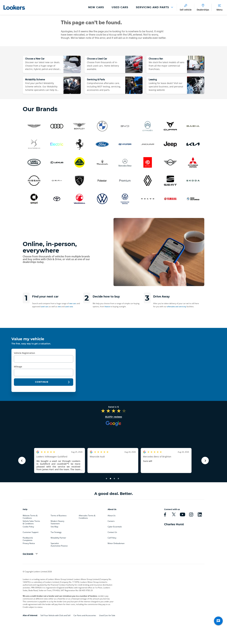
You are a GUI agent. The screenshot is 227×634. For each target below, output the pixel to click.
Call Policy (112, 538)
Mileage (18, 366)
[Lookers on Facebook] (165, 515)
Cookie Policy (28, 526)
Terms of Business (59, 515)
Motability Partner (58, 538)
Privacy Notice (29, 543)
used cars (44, 306)
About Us (112, 515)
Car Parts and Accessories (85, 615)
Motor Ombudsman (116, 543)
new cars (72, 303)
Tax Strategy (56, 532)
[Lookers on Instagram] (191, 515)
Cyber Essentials (115, 526)
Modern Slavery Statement (57, 522)
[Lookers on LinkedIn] (199, 515)
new (59, 306)
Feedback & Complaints (28, 538)
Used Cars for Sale (107, 615)
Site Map (54, 526)
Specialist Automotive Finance (59, 544)
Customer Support (30, 532)
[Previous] (22, 460)
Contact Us (112, 532)
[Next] (205, 460)
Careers (111, 521)
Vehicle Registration (24, 353)
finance (107, 306)
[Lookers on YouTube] (182, 515)
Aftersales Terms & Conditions (87, 516)
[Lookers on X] (173, 515)
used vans (69, 306)
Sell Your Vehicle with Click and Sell (55, 615)
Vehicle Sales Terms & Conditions (31, 522)
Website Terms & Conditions (30, 516)
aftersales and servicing (176, 306)
